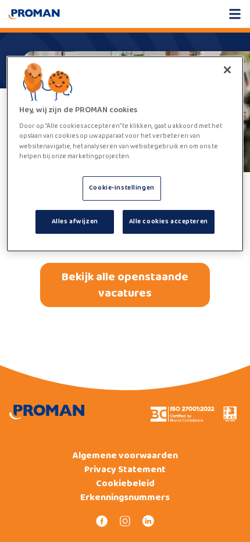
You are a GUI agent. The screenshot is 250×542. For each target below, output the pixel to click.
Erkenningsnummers (125, 498)
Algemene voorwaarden (125, 456)
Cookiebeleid (125, 484)
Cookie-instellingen (122, 188)
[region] (125, 154)
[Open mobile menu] (235, 14)
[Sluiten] (227, 70)
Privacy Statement (125, 470)
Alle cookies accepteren (168, 221)
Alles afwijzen (75, 221)
